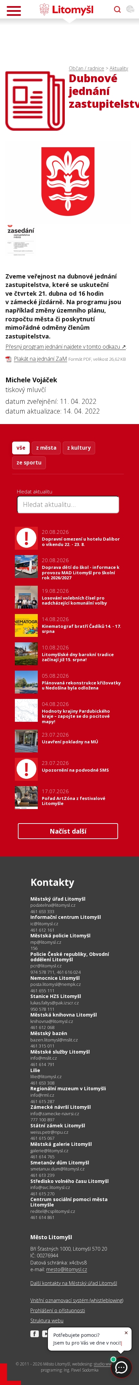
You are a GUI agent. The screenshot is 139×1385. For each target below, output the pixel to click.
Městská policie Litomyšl (60, 935)
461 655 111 (42, 991)
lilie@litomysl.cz (46, 1076)
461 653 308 (42, 1083)
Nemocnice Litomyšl (55, 978)
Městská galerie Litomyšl (61, 1144)
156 (34, 948)
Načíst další (68, 831)
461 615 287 (42, 1101)
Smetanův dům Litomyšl (59, 1162)
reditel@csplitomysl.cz (52, 1211)
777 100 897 (42, 1120)
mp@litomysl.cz (45, 942)
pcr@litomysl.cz (46, 965)
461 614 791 (42, 1064)
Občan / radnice (86, 68)
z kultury (79, 447)
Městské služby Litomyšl (60, 1052)
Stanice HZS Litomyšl (55, 996)
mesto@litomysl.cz (66, 1269)
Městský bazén (48, 1033)
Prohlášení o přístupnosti (57, 1310)
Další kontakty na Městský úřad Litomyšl (73, 1283)
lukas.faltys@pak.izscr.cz (54, 1002)
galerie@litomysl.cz (49, 1150)
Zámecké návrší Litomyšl (60, 1107)
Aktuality (119, 68)
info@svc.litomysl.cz (50, 1187)
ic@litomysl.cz (44, 923)
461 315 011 (42, 1046)
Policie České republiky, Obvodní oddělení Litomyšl (69, 957)
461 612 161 (42, 930)
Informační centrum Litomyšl (65, 917)
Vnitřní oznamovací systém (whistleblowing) (76, 1300)
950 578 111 (42, 1009)
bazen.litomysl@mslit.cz (54, 1039)
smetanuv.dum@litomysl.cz (57, 1168)
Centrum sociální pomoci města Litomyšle (69, 1202)
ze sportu (29, 462)
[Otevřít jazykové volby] (130, 9)
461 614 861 (42, 1217)
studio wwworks (108, 1364)
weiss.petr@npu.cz (49, 1132)
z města (46, 447)
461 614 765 (42, 1157)
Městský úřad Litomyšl (57, 899)
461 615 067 (42, 1138)
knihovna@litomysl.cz (51, 1021)
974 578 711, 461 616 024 (55, 972)
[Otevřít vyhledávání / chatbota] (117, 9)
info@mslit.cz (43, 1058)
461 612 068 (42, 1027)
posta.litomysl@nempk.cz (55, 984)
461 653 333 (42, 911)
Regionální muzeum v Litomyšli (68, 1088)
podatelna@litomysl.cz (53, 905)
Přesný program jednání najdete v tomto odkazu (62, 346)
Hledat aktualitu (34, 491)
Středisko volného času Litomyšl (69, 1181)
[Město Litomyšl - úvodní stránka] (66, 9)
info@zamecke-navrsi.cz (54, 1113)
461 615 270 (42, 1194)
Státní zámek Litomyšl (57, 1125)
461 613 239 (42, 1175)
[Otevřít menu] (14, 11)
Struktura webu (46, 1320)
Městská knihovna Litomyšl (63, 1014)
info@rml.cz (42, 1095)
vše (21, 447)
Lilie (35, 1070)
